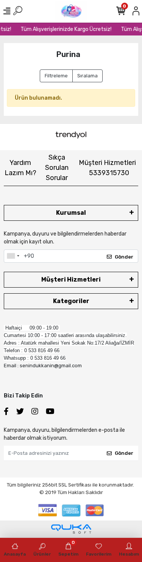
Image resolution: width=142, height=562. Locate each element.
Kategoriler (71, 301)
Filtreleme (56, 76)
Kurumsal (71, 212)
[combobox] (13, 256)
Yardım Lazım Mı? (20, 168)
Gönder (124, 257)
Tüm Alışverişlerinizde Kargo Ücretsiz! (65, 29)
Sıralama (87, 76)
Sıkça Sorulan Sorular (57, 167)
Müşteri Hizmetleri (107, 168)
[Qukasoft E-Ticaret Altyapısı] (71, 529)
